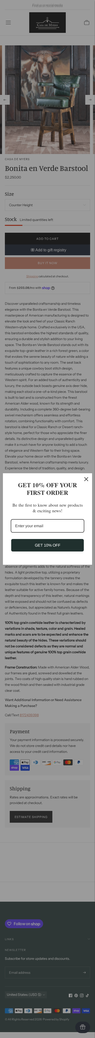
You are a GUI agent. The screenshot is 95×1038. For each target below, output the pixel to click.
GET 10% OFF (47, 545)
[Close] (86, 479)
